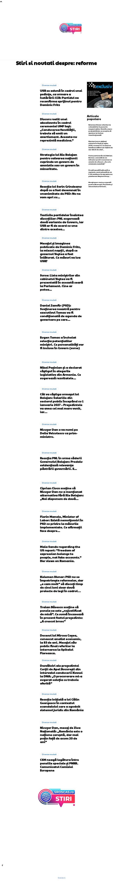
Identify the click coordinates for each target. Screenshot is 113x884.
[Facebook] (2, 865)
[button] (91, 52)
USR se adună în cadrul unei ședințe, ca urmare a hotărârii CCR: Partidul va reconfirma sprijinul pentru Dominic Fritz (61, 98)
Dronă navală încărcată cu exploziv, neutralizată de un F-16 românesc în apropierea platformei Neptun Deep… (100, 173)
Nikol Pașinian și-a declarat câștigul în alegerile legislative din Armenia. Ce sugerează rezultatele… (61, 372)
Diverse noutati (49, 85)
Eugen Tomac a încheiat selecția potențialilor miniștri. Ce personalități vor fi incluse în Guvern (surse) (62, 342)
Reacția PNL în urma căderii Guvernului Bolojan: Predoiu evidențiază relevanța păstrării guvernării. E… (61, 463)
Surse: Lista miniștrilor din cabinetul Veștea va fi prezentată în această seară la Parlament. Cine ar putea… (61, 282)
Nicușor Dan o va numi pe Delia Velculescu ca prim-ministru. (59, 433)
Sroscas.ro (61, 878)
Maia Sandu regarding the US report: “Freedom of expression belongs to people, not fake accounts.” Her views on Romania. (61, 554)
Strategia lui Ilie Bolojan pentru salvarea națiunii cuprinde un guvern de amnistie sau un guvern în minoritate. (59, 162)
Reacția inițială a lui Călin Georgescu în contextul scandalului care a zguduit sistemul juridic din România (62, 704)
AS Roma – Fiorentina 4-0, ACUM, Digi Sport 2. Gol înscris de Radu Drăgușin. (65, 821)
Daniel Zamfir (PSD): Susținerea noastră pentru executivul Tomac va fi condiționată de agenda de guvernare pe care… (61, 312)
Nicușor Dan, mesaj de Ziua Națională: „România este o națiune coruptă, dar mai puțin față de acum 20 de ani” (61, 735)
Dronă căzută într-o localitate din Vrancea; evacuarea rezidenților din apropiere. (64, 846)
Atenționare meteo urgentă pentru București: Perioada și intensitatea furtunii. (100, 184)
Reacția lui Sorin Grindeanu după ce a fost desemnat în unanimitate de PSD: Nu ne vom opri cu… (61, 191)
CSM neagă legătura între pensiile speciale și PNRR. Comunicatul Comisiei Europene (59, 765)
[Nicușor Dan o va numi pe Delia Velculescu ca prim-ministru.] (19, 430)
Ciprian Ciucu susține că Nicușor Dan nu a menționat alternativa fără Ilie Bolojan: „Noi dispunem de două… (62, 493)
